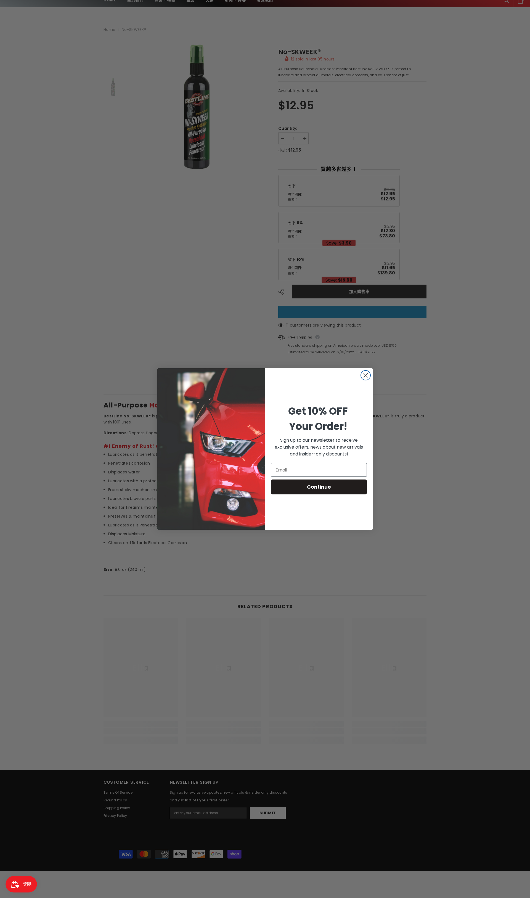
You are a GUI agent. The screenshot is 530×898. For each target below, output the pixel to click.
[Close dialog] (365, 375)
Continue (319, 486)
